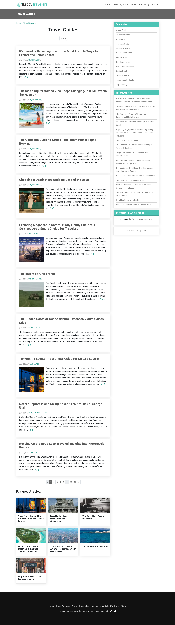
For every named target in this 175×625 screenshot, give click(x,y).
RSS (144, 231)
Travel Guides (29, 23)
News (133, 4)
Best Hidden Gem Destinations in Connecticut (58, 518)
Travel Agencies (120, 4)
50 (75, 482)
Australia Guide (122, 44)
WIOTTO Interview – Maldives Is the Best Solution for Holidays (28, 549)
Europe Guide (35, 279)
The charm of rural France (37, 274)
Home (107, 4)
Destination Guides (124, 53)
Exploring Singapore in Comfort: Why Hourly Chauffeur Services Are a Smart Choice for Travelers (57, 226)
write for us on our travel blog (139, 219)
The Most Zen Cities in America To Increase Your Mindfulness (63, 549)
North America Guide (38, 412)
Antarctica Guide (123, 35)
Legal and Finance (124, 62)
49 (71, 482)
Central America (123, 48)
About (155, 4)
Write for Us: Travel (110, 606)
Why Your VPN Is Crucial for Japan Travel (29, 577)
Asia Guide (34, 233)
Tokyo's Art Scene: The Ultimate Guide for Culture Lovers (59, 359)
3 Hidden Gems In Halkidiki (95, 546)
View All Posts (132, 231)
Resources (96, 606)
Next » (63, 38)
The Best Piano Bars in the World (130, 180)
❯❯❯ (25, 77)
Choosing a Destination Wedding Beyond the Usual (54, 180)
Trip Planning (35, 100)
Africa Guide (121, 30)
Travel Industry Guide (125, 80)
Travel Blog (144, 4)
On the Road (34, 60)
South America (122, 75)
